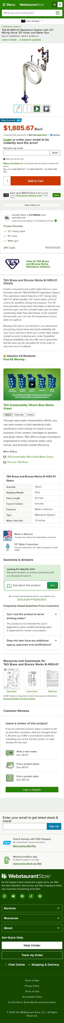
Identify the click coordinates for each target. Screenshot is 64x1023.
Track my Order (32, 955)
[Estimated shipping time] (55, 220)
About (8, 415)
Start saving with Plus (24, 846)
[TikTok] (31, 896)
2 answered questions (30, 39)
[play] (32, 384)
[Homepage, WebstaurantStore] (32, 4)
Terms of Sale (32, 980)
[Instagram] (4, 896)
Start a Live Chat (11, 163)
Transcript (19, 415)
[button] (18, 109)
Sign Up (54, 826)
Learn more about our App (27, 863)
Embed (30, 415)
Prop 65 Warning (13, 359)
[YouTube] (13, 896)
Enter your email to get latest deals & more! (30, 819)
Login (7, 139)
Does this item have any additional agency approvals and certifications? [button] (29, 642)
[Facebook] (22, 896)
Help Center (32, 945)
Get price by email (13, 148)
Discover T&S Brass (17, 462)
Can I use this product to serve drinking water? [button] (25, 616)
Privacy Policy (40, 599)
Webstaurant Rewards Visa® (29, 195)
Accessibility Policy (32, 997)
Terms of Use (23, 599)
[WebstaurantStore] (32, 876)
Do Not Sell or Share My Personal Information (32, 1002)
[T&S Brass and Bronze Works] (12, 264)
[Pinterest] (40, 896)
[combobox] (32, 13)
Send (55, 152)
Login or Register (32, 789)
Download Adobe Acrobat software (19, 698)
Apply (57, 195)
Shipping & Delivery (45, 964)
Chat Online (16, 964)
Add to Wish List (32, 205)
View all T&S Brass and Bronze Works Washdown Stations (38, 264)
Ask (52, 585)
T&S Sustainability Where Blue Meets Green (30, 457)
